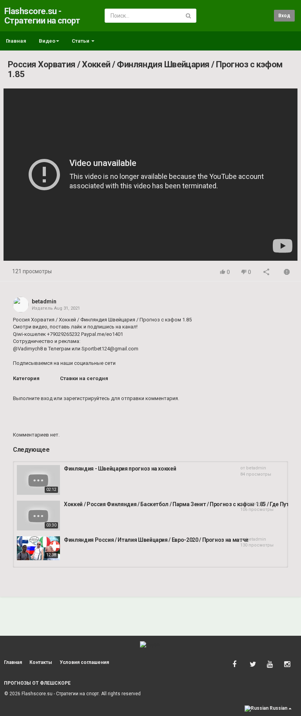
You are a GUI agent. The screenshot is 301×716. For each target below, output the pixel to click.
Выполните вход (33, 398)
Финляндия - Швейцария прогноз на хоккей (120, 468)
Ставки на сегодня (84, 378)
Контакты (40, 662)
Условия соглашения (84, 662)
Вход (284, 15)
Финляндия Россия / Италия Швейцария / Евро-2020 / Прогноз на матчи (156, 540)
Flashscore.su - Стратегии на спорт (42, 15)
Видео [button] (47, 41)
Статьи (81, 41)
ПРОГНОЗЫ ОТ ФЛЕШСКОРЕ (37, 683)
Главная (16, 41)
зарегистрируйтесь (86, 398)
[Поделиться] (266, 272)
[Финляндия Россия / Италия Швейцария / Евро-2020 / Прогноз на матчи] (38, 548)
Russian (278, 708)
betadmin (44, 301)
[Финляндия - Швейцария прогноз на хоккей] (38, 480)
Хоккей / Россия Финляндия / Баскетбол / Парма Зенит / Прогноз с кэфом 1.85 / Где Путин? (181, 504)
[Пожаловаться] (287, 272)
